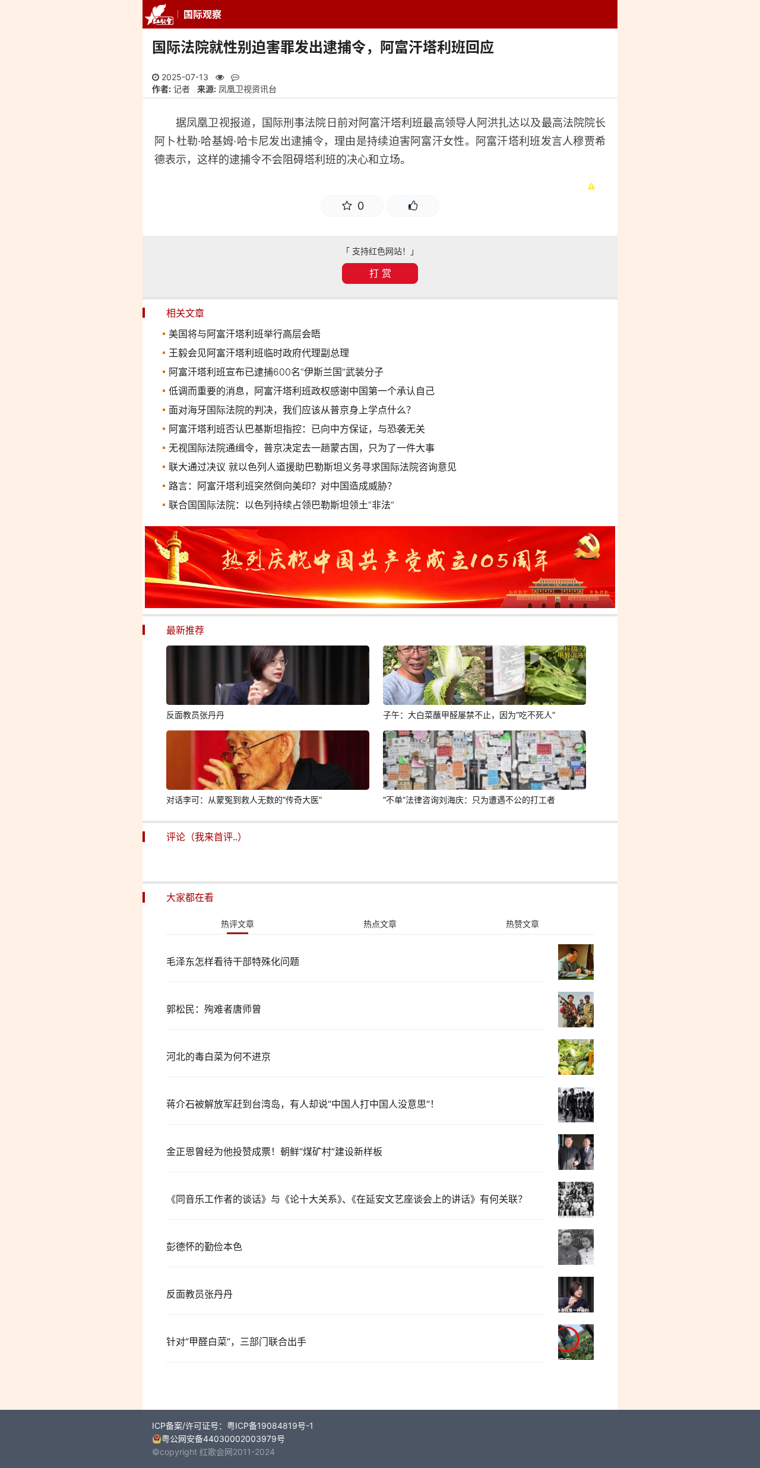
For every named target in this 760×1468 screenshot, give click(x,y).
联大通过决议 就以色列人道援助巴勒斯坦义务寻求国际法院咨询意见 (313, 467)
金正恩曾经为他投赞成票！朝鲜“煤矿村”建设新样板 (274, 1151)
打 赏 (380, 273)
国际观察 (202, 14)
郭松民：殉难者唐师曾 (213, 1009)
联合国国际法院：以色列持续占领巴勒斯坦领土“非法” (281, 505)
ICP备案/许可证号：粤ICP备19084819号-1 (233, 1425)
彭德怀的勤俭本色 (204, 1246)
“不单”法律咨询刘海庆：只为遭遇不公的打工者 (469, 800)
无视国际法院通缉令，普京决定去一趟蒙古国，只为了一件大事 (302, 448)
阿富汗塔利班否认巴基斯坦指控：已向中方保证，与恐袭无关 (297, 429)
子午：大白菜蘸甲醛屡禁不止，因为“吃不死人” (469, 715)
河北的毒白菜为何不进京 (218, 1056)
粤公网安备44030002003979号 (223, 1439)
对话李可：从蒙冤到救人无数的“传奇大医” (244, 800)
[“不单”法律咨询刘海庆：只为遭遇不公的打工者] (484, 761)
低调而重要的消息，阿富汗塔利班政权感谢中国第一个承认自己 (302, 391)
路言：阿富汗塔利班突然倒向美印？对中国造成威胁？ (283, 486)
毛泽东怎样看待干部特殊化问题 (232, 961)
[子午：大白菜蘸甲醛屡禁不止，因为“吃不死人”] (484, 677)
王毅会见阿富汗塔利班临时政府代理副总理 (259, 353)
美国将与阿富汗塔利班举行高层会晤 (245, 334)
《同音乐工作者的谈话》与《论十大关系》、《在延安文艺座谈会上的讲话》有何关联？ (346, 1199)
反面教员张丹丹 (195, 715)
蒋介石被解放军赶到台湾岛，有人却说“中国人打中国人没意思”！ (302, 1104)
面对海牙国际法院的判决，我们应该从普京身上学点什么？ (292, 410)
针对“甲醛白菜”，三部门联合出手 (236, 1341)
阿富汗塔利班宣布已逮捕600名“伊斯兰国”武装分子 (276, 372)
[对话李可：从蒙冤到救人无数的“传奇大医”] (267, 761)
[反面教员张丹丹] (267, 677)
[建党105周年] (380, 605)
